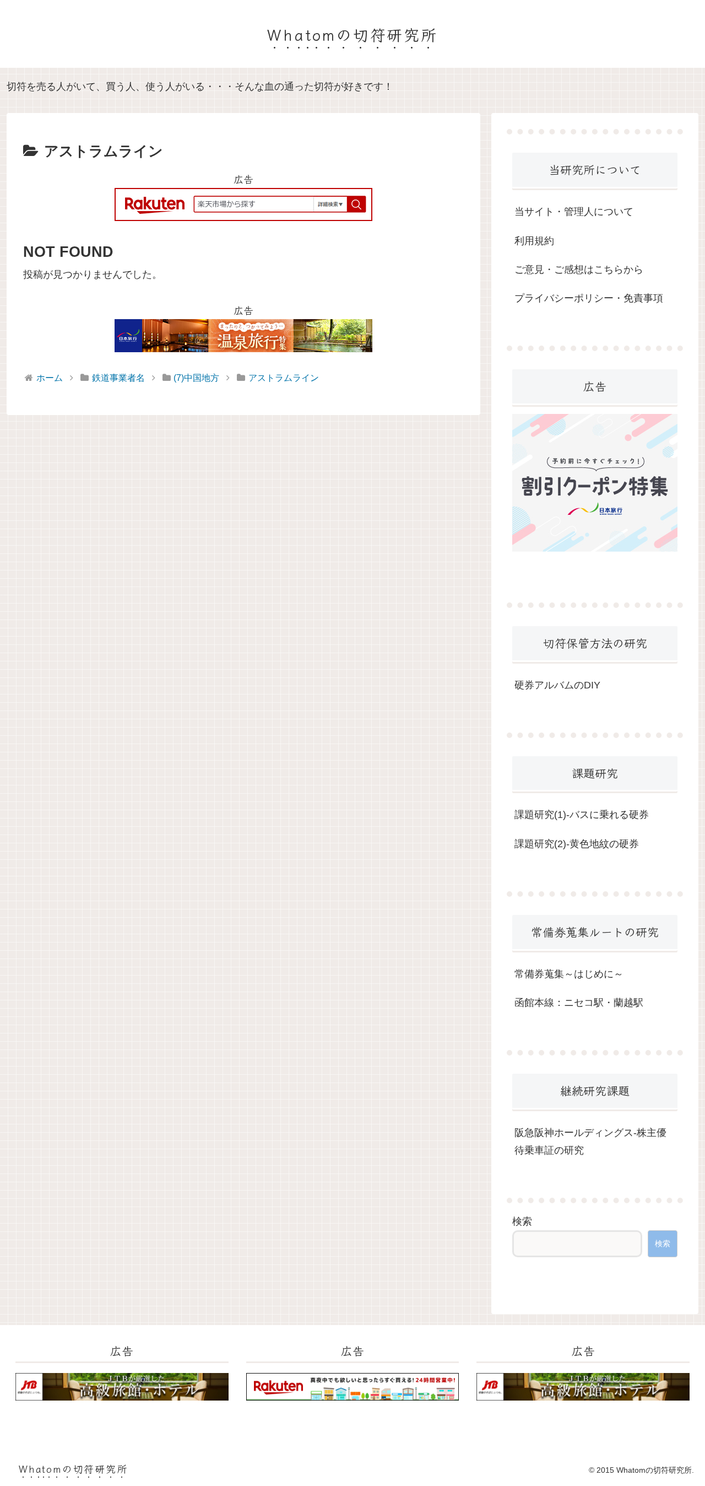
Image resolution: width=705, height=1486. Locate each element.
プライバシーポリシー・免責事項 (588, 298)
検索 (522, 1221)
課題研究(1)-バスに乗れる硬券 (581, 814)
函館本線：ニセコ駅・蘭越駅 (578, 1002)
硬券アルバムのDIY (557, 685)
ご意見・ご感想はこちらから (578, 269)
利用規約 (534, 240)
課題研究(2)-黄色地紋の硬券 (576, 843)
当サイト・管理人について (573, 211)
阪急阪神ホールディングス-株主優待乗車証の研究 (590, 1141)
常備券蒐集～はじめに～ (568, 973)
